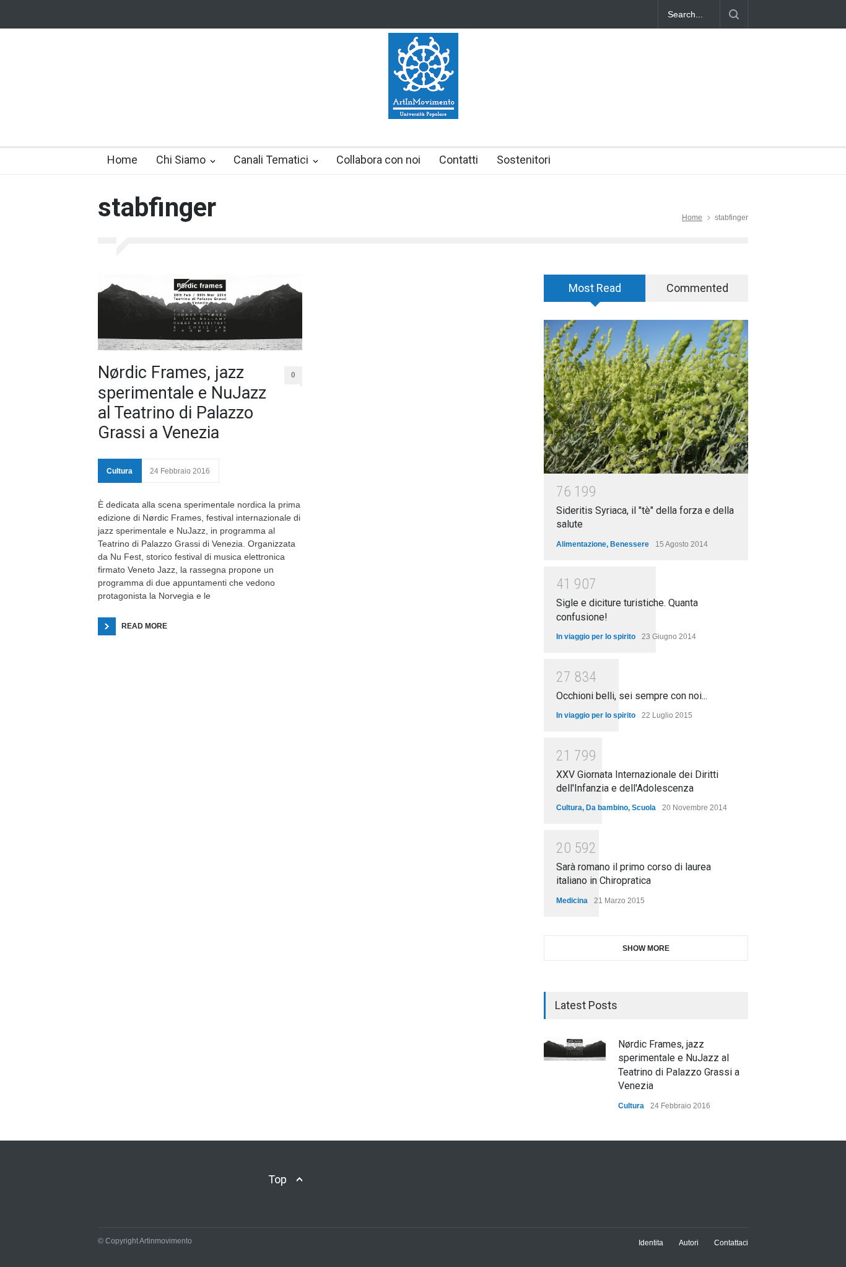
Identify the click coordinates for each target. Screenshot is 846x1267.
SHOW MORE (645, 948)
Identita (651, 1242)
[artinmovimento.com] (423, 98)
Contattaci (731, 1242)
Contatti (458, 159)
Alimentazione (581, 544)
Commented (697, 287)
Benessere (629, 544)
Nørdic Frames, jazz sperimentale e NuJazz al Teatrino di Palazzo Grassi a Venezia (182, 403)
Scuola (644, 807)
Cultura (120, 471)
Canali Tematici (270, 159)
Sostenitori (524, 159)
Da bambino (607, 807)
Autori (689, 1242)
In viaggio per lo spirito (595, 636)
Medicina (572, 900)
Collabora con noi (378, 159)
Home (122, 159)
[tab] (595, 293)
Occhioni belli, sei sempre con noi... (631, 696)
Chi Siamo (181, 159)
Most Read (595, 287)
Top (277, 1179)
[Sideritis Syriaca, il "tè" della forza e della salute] (646, 397)
